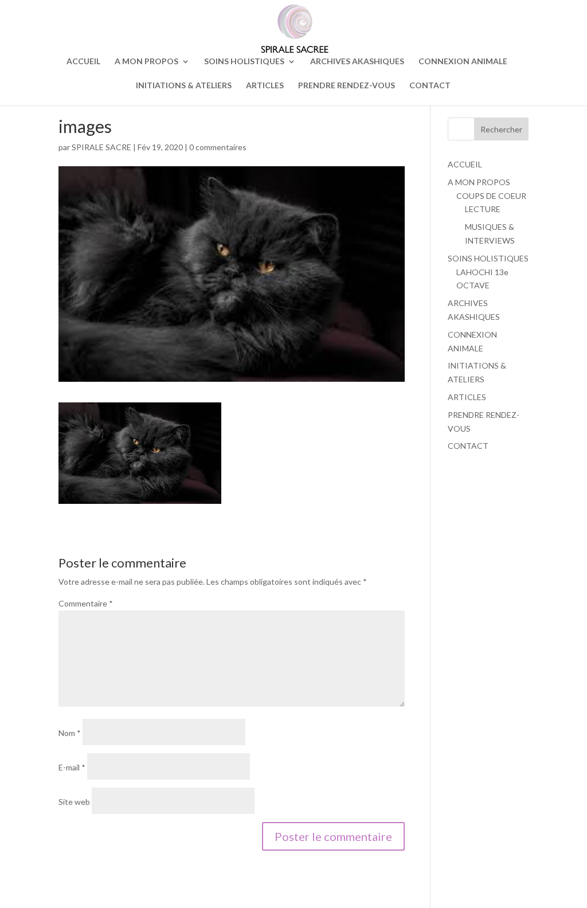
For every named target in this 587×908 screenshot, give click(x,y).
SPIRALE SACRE (101, 147)
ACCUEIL (83, 61)
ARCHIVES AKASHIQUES (357, 61)
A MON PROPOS (146, 61)
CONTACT (430, 85)
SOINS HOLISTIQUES (244, 61)
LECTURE (482, 209)
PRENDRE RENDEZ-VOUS (346, 85)
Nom (69, 733)
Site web (74, 802)
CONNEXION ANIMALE (462, 61)
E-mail (71, 767)
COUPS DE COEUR (491, 196)
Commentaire (85, 603)
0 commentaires (217, 147)
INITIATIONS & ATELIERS (184, 85)
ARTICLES (265, 85)
